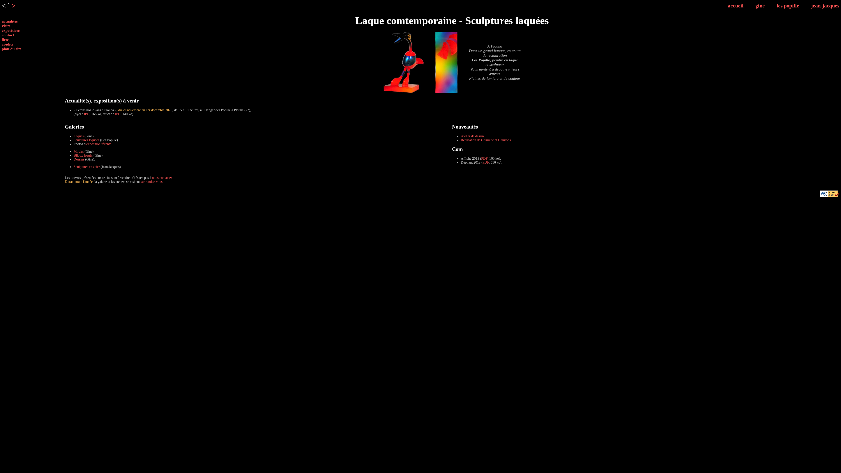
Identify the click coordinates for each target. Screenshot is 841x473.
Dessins (79, 159)
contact (8, 35)
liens (5, 39)
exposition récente (98, 144)
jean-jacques (825, 6)
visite (6, 26)
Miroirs (79, 151)
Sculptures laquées (86, 140)
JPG (87, 114)
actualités (10, 21)
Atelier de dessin (472, 136)
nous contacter (162, 178)
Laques (79, 136)
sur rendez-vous (152, 182)
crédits (7, 44)
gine (760, 6)
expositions (11, 30)
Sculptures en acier (87, 167)
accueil (736, 6)
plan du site (11, 49)
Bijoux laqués (83, 155)
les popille (788, 6)
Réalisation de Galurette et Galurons (486, 140)
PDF (484, 158)
